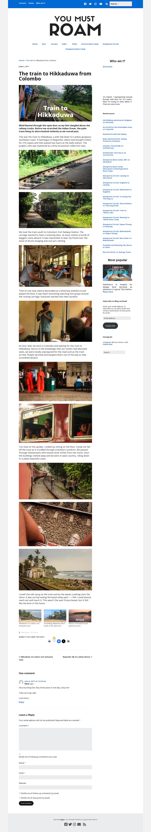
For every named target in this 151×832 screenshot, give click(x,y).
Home (31, 3)
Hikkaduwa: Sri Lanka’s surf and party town (29, 624)
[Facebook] (85, 4)
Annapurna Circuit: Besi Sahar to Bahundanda (117, 239)
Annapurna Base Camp (75, 49)
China (74, 44)
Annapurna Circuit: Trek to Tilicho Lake (114, 211)
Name (22, 763)
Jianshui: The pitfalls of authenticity (113, 147)
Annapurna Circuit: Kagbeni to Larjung (116, 183)
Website (22, 783)
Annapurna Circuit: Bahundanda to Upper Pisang (117, 232)
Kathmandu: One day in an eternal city (114, 154)
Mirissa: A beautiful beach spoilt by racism (78, 624)
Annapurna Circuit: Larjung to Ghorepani (116, 176)
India (64, 44)
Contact (22, 3)
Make (62, 819)
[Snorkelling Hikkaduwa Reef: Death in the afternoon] (55, 615)
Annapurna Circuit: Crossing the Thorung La (117, 197)
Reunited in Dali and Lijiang (114, 134)
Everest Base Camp (89, 44)
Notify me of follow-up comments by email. (40, 793)
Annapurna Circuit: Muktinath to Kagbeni (117, 190)
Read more (108, 292)
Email (22, 773)
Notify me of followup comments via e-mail (38, 757)
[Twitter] (90, 4)
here (118, 104)
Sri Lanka (34, 632)
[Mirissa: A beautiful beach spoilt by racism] (80, 615)
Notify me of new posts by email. (35, 798)
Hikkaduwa (25, 632)
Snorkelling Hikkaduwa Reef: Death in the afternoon (54, 624)
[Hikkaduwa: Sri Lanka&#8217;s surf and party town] (30, 615)
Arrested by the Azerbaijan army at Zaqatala (117, 128)
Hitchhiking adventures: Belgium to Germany (117, 121)
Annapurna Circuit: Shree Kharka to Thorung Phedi (117, 204)
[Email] (101, 4)
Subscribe (110, 325)
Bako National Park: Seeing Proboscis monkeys (115, 140)
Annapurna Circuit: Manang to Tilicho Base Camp (116, 218)
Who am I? (40, 3)
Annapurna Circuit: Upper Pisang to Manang (117, 225)
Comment (24, 725)
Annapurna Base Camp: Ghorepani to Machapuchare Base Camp (115, 168)
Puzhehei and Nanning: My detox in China (117, 246)
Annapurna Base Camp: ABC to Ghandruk (116, 160)
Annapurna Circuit (111, 44)
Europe (54, 44)
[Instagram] (95, 4)
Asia (44, 44)
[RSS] (106, 4)
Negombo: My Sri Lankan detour (76, 657)
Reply (21, 702)
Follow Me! (107, 344)
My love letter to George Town (117, 252)
